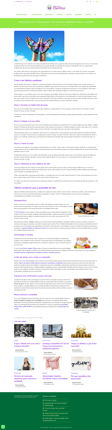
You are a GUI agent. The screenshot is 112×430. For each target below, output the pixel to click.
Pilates (23, 318)
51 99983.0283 (19, 1)
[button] (95, 15)
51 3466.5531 (28, 1)
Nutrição (45, 25)
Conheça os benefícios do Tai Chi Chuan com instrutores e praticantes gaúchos (56, 346)
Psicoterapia (28, 318)
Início (41, 25)
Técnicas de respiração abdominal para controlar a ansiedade (25, 378)
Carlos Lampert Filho (29, 248)
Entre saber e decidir (51, 400)
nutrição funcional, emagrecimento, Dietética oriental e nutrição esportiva (37, 252)
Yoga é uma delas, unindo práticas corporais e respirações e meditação (41, 263)
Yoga (41, 318)
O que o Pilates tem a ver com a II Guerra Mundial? (27, 344)
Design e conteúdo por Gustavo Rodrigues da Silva (61, 427)
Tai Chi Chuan (19, 212)
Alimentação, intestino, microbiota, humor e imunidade (55, 377)
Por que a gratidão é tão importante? (81, 377)
